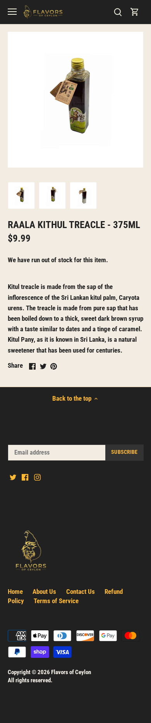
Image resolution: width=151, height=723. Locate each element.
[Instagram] (37, 477)
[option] (21, 195)
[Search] (117, 11)
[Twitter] (13, 477)
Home (15, 591)
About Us (44, 591)
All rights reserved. (30, 680)
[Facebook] (25, 477)
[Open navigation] (12, 12)
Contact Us (80, 591)
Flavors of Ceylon (71, 672)
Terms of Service (56, 601)
